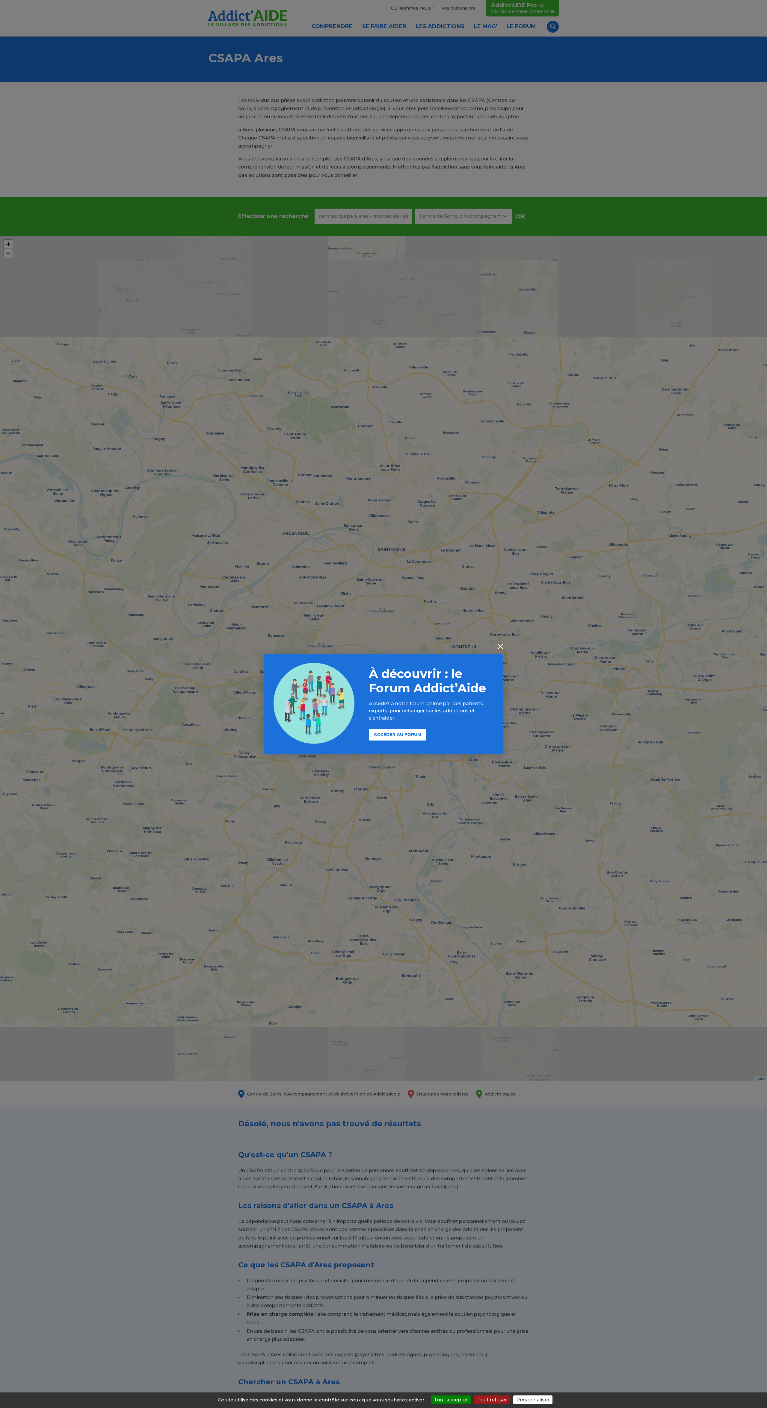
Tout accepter (451, 1400)
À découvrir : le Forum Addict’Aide (427, 680)
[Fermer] (500, 647)
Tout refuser (492, 1400)
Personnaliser (532, 1400)
